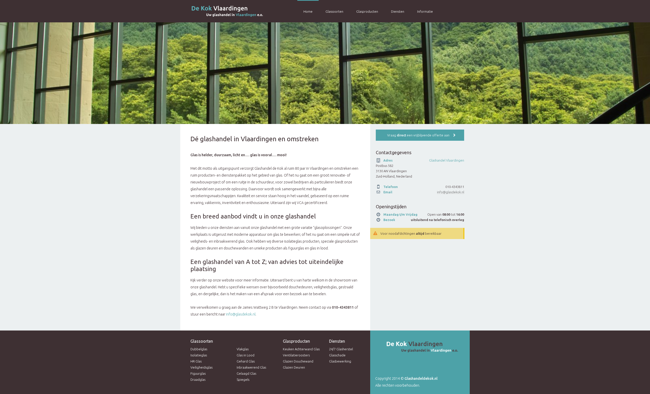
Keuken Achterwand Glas (301, 349)
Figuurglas (198, 373)
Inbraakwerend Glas (251, 367)
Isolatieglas (198, 355)
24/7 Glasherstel (341, 349)
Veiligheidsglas (201, 367)
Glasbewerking (340, 361)
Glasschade (337, 355)
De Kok (221, 11)
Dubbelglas (198, 349)
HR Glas (196, 361)
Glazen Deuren (294, 367)
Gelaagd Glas (246, 373)
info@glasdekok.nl (240, 314)
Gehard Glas (246, 361)
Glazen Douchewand (298, 361)
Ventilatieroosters (296, 355)
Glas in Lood (245, 355)
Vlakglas (243, 349)
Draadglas (197, 379)
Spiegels (243, 379)
